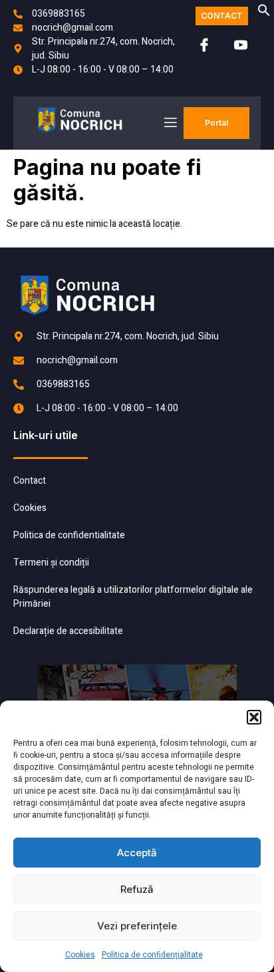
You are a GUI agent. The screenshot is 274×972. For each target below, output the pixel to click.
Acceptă (137, 852)
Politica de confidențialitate (152, 955)
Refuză (137, 889)
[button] (254, 717)
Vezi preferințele (137, 925)
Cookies (80, 955)
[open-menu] (169, 122)
